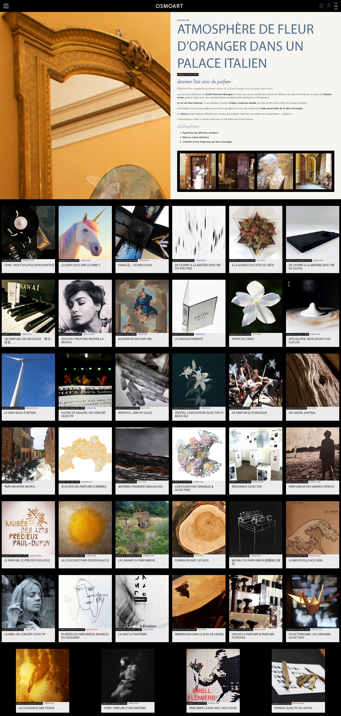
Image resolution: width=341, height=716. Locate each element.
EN (336, 8)
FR (335, 3)
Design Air (183, 20)
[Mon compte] (329, 7)
